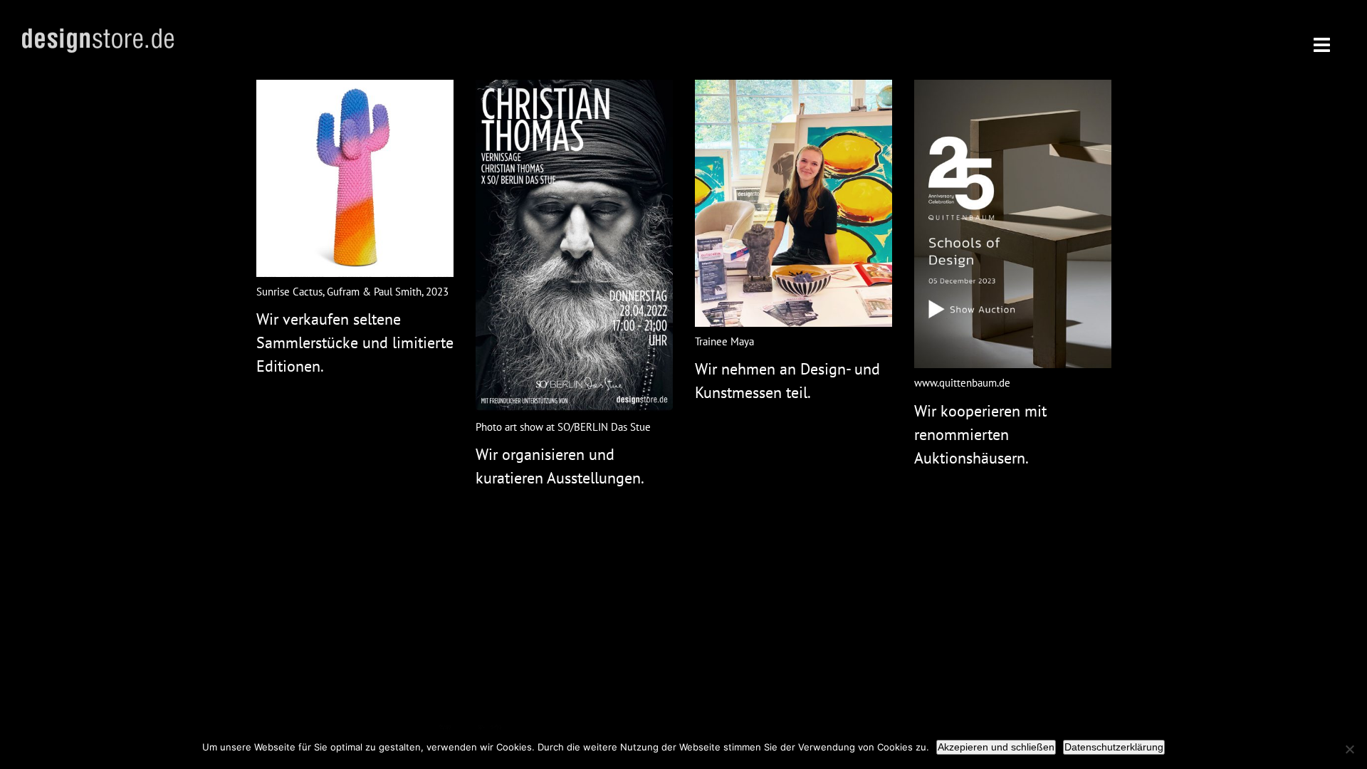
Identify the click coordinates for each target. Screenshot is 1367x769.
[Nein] (1349, 749)
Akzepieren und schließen (996, 747)
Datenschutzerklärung (1113, 747)
